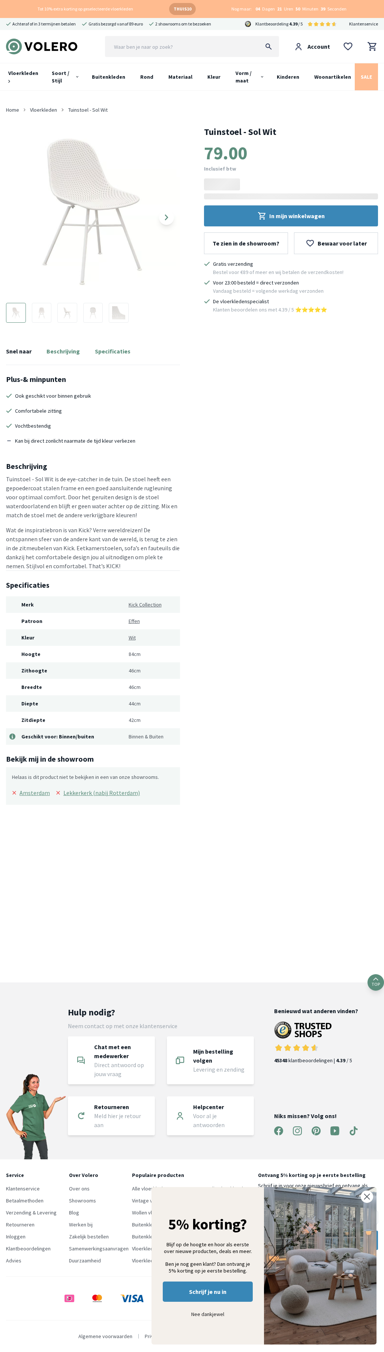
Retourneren (20, 1224)
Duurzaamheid (85, 1260)
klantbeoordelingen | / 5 (313, 1060)
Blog (74, 1212)
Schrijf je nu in (207, 1291)
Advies (13, 1260)
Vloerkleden (23, 73)
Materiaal (180, 76)
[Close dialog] (367, 1196)
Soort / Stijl (60, 77)
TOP (376, 984)
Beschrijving (63, 351)
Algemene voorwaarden (105, 1336)
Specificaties (112, 351)
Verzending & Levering (31, 1212)
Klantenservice (363, 24)
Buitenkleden (108, 76)
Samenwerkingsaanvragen (99, 1248)
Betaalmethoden (25, 1200)
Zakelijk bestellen (89, 1236)
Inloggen (16, 1236)
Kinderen (288, 76)
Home (12, 109)
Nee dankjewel (207, 1314)
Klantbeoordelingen (28, 1248)
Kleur (213, 76)
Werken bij (81, 1224)
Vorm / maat (244, 77)
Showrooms (82, 1200)
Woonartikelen (332, 76)
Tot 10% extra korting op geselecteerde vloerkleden (85, 9)
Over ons (79, 1188)
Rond (146, 76)
